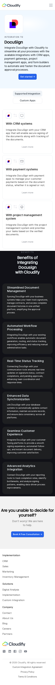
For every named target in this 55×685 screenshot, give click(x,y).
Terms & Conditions (27, 676)
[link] (11, 5)
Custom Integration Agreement (27, 667)
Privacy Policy (27, 672)
